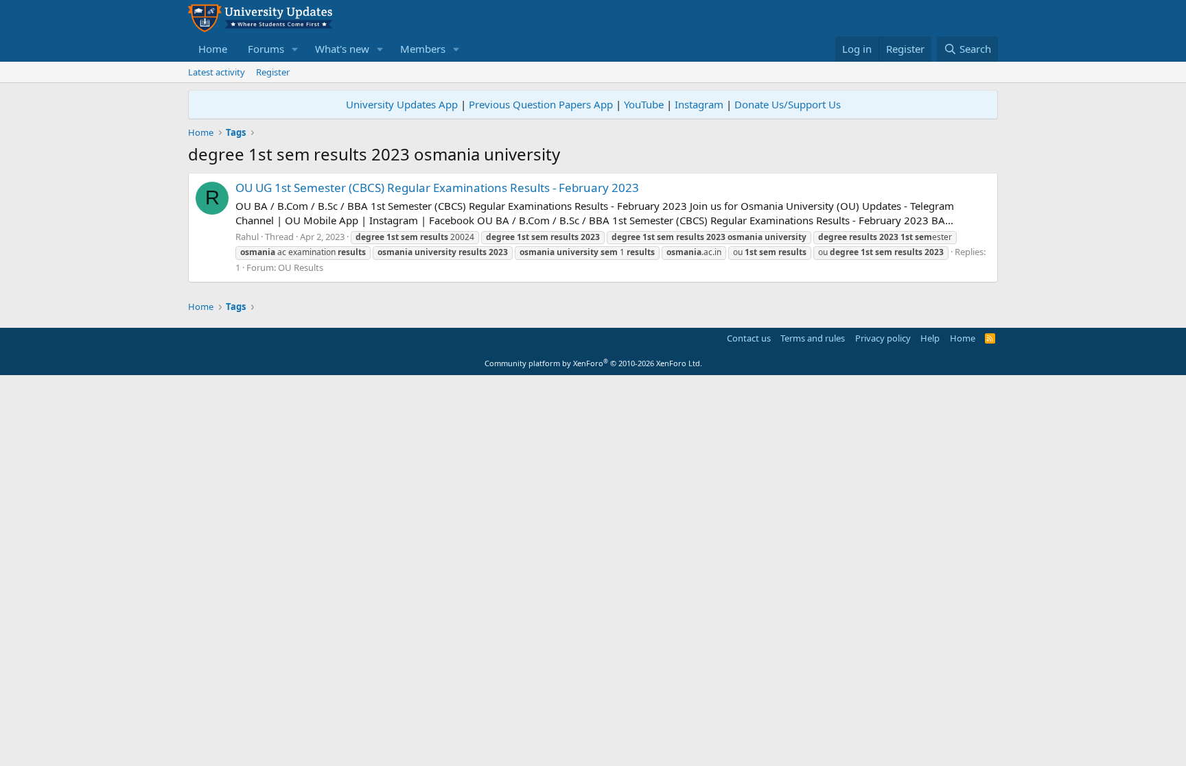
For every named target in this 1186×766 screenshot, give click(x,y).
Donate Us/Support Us (787, 104)
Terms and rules (812, 338)
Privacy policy (883, 338)
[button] (295, 49)
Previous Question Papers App (541, 104)
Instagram (699, 104)
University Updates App (402, 104)
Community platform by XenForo (593, 363)
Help (930, 338)
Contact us (749, 338)
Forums (266, 49)
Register (273, 72)
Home (212, 49)
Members (422, 49)
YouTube (644, 104)
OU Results (300, 267)
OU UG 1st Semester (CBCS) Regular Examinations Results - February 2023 (437, 187)
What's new (342, 49)
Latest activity (216, 72)
